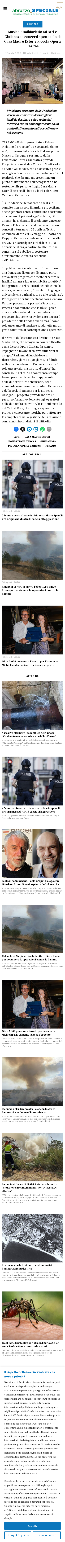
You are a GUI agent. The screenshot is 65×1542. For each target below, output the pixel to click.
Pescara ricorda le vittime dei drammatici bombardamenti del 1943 (27, 1266)
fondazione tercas (22, 441)
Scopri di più (16, 1535)
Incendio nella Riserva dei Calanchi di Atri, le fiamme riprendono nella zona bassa (28, 1110)
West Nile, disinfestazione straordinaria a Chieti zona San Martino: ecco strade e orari (30, 1344)
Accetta (33, 1526)
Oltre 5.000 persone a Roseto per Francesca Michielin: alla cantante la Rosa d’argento (30, 663)
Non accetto (47, 1535)
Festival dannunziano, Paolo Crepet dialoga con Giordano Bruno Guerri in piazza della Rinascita (30, 882)
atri (17, 436)
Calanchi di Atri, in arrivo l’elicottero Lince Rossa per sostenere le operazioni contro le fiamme (30, 590)
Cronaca (32, 24)
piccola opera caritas (24, 445)
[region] (32, 1454)
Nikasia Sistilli (30, 53)
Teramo (50, 445)
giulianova (48, 441)
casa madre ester (37, 436)
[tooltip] (16, 429)
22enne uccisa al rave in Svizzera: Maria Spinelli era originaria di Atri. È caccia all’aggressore (32, 517)
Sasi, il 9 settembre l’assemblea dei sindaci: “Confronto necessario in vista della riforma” (29, 734)
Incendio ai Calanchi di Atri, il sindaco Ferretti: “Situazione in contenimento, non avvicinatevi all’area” (29, 1187)
